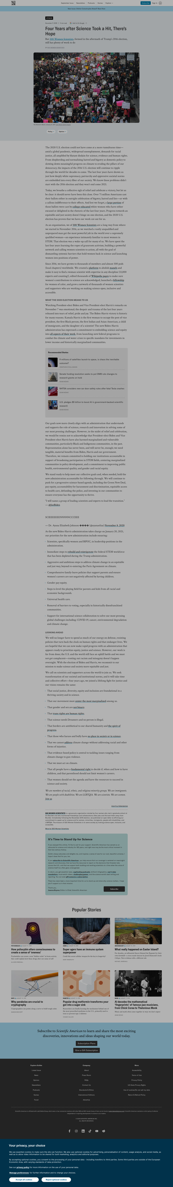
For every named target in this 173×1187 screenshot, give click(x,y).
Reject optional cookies (56, 1179)
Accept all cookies (24, 1179)
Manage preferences (19, 1173)
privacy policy (23, 1167)
